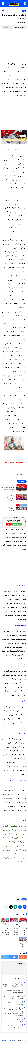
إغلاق (8, 524)
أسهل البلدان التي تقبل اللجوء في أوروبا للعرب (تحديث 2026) (13, 997)
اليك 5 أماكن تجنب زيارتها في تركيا (23, 944)
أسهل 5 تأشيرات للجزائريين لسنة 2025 (13, 1009)
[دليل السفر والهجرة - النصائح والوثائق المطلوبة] (14, 3)
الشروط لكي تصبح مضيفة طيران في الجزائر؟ (13, 1020)
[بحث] (2, 3)
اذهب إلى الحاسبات (17, 524)
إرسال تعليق (21, 963)
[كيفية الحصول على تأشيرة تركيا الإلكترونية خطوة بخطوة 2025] (21, 507)
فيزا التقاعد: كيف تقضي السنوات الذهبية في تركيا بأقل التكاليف (9, 498)
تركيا (24, 11)
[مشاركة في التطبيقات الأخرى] (6, 907)
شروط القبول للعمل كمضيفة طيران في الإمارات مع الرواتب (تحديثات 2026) (13, 985)
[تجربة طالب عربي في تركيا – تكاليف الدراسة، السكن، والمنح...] (21, 487)
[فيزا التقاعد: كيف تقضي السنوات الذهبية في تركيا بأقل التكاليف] (21, 497)
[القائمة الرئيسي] (25, 3)
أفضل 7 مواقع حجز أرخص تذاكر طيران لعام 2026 (13, 1003)
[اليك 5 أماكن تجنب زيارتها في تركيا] (23, 939)
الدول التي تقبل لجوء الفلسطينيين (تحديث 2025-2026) (14, 991)
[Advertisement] (14, 47)
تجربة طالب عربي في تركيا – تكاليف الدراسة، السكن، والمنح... (8, 489)
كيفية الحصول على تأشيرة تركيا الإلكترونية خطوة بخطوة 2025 (8, 508)
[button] (20, 907)
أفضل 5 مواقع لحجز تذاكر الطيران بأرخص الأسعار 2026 (14, 1026)
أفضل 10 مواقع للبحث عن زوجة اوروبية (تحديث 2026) (13, 1014)
